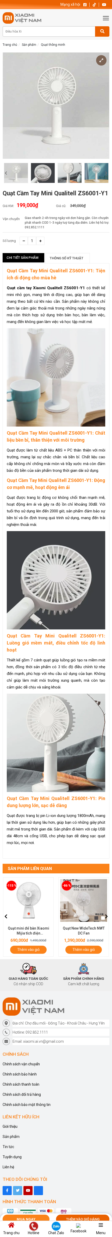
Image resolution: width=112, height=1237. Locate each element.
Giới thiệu (10, 1126)
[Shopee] (38, 1190)
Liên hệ (8, 1167)
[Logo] (56, 1006)
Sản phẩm (29, 45)
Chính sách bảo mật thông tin (27, 1105)
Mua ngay (26, 1219)
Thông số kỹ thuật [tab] (66, 258)
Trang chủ (10, 45)
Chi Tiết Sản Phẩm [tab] (22, 258)
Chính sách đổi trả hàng (22, 1094)
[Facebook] (7, 1190)
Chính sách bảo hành (20, 1074)
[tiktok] (17, 1190)
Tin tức (8, 1147)
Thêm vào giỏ (28, 950)
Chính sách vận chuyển (21, 1064)
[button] (6, 173)
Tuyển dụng (12, 1157)
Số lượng (9, 241)
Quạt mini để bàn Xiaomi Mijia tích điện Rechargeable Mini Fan (28, 933)
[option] (16, 173)
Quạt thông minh (53, 45)
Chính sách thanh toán (21, 1084)
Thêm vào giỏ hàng (82, 1219)
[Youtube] (28, 1190)
